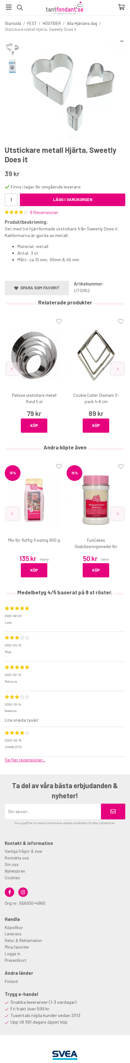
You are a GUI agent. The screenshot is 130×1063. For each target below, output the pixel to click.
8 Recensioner (44, 212)
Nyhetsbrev (15, 871)
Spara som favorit (39, 287)
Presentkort (15, 960)
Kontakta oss (17, 857)
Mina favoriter (17, 947)
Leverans (13, 933)
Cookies (12, 877)
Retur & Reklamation (23, 940)
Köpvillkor (14, 927)
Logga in (12, 953)
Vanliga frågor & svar (24, 851)
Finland (11, 981)
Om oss (12, 864)
